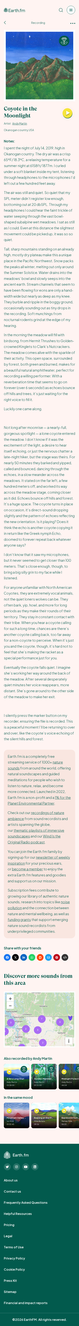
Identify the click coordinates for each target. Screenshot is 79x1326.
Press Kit (14, 1280)
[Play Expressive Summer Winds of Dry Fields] (64, 1110)
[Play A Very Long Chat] (9, 1071)
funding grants (19, 919)
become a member (27, 869)
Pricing (13, 1225)
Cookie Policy (18, 1269)
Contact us (17, 1191)
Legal (12, 1236)
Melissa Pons (67, 1121)
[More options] (72, 23)
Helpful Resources (22, 1213)
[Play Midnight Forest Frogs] (64, 1071)
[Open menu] (71, 10)
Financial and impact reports (30, 1303)
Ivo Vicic (10, 1121)
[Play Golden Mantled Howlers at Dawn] (36, 1071)
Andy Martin (19, 123)
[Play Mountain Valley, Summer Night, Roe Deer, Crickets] (9, 1110)
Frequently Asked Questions (30, 1202)
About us (15, 1180)
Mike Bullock (39, 1121)
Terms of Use (18, 1247)
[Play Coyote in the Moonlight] (67, 113)
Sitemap (14, 1291)
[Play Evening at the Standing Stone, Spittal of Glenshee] (36, 1110)
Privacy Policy (19, 1258)
